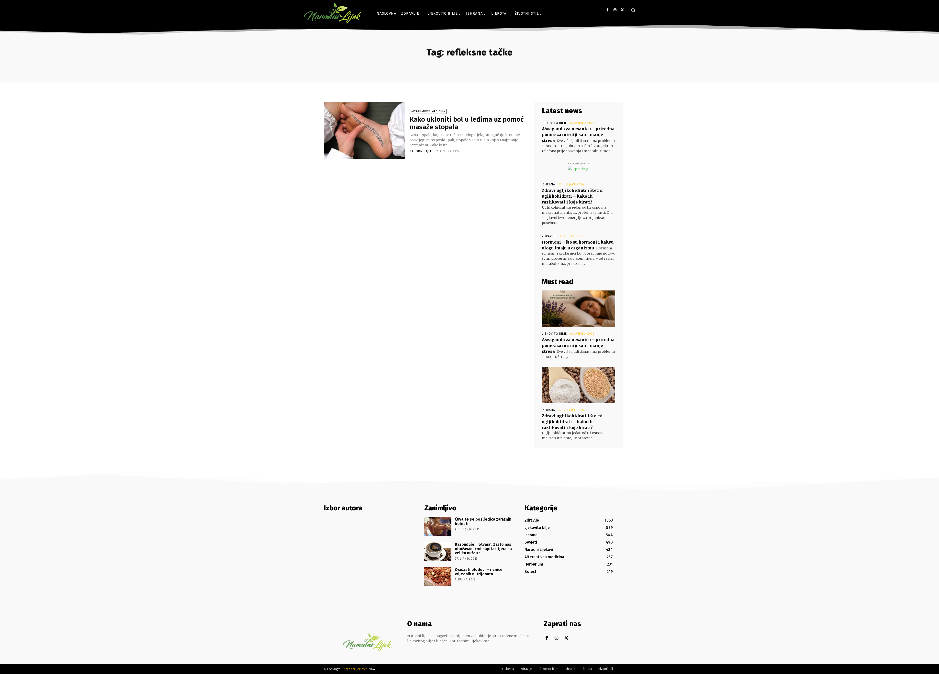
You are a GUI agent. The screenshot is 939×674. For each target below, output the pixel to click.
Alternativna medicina (428, 111)
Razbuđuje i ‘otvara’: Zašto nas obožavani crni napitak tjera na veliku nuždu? (483, 548)
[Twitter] (622, 10)
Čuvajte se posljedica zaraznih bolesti (483, 521)
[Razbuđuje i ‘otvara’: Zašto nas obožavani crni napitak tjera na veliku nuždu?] (437, 551)
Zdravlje (549, 236)
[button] (633, 10)
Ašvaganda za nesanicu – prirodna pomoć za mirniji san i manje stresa (578, 134)
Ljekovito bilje (554, 122)
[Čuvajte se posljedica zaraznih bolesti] (437, 526)
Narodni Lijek (421, 151)
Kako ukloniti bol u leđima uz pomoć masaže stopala (467, 123)
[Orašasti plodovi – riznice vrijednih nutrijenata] (437, 576)
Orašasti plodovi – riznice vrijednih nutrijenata (479, 571)
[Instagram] (615, 10)
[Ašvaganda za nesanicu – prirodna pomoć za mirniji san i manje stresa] (578, 308)
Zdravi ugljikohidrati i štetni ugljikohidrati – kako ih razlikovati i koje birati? (572, 196)
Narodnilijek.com (356, 669)
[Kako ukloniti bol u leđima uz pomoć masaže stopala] (364, 130)
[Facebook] (607, 10)
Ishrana (548, 184)
